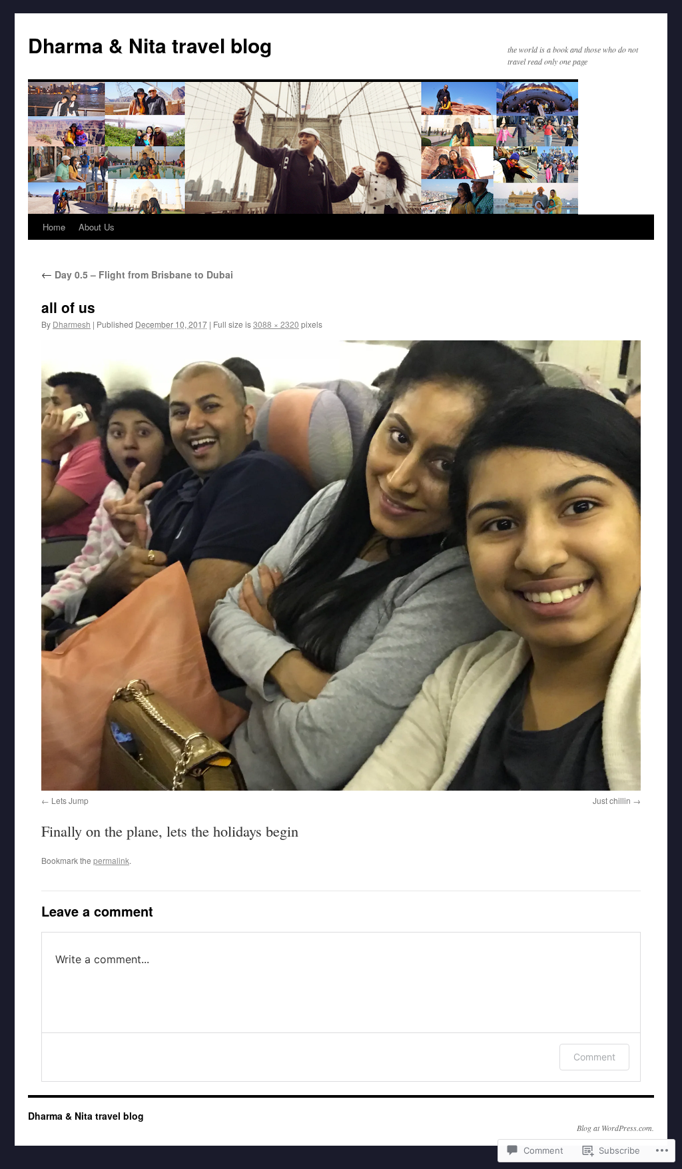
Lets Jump (70, 800)
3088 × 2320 (276, 324)
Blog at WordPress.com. (615, 1127)
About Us (97, 226)
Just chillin (612, 800)
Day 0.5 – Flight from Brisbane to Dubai (137, 274)
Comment (594, 1056)
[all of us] (341, 565)
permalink (111, 860)
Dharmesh (72, 324)
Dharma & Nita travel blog (150, 45)
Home (54, 226)
